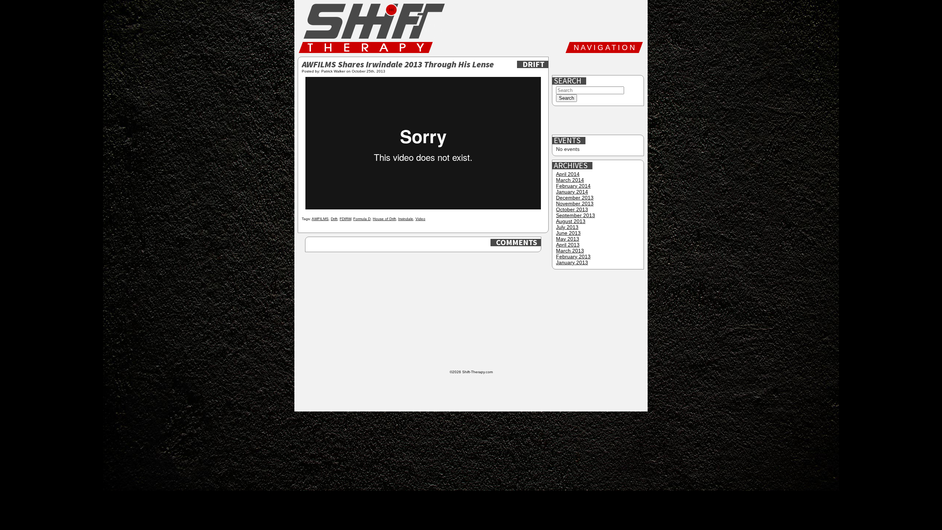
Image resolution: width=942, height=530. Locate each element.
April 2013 (568, 245)
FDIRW (345, 219)
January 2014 (572, 192)
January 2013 (572, 262)
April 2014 (568, 174)
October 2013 (572, 209)
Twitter (584, 64)
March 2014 (570, 180)
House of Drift (384, 219)
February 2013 (573, 256)
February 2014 (573, 186)
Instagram (608, 64)
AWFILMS (320, 219)
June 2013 (568, 233)
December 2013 (575, 198)
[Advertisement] (599, 121)
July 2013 (567, 227)
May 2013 (567, 239)
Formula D (362, 219)
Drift (534, 64)
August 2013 (570, 221)
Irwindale (405, 219)
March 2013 (570, 251)
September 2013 (575, 215)
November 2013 (575, 203)
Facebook (561, 64)
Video (420, 219)
